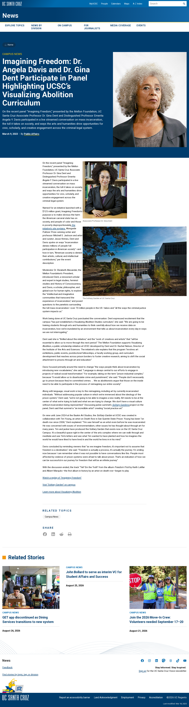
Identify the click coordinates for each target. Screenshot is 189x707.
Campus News (51, 517)
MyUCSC (93, 4)
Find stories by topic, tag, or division (20, 674)
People (104, 4)
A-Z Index (137, 4)
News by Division (36, 27)
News (10, 15)
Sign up (142, 671)
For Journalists (92, 27)
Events (141, 25)
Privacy (141, 697)
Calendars (116, 4)
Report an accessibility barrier (74, 697)
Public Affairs (31, 134)
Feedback (7, 667)
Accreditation (156, 697)
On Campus (65, 25)
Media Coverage (120, 25)
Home (10, 45)
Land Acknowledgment (105, 697)
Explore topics (14, 25)
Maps (126, 4)
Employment (127, 697)
